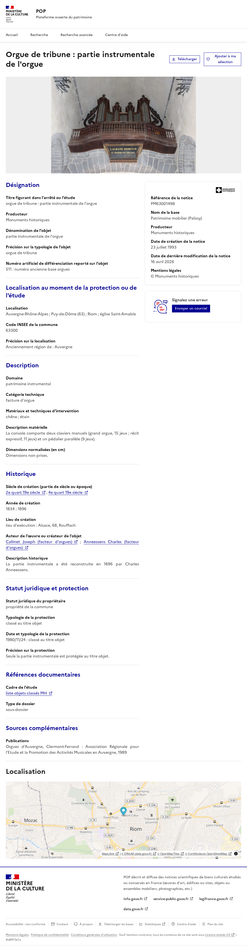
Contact (62, 924)
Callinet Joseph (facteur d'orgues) (39, 542)
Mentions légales (17, 935)
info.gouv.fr (133, 899)
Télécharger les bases (118, 924)
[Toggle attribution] (236, 854)
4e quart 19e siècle (65, 492)
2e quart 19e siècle (23, 492)
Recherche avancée (77, 34)
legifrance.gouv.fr (213, 899)
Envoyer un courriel (191, 308)
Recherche (39, 34)
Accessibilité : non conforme (25, 924)
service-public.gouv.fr (171, 899)
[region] (123, 820)
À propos (86, 924)
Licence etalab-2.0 (217, 935)
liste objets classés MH (26, 693)
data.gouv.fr (134, 909)
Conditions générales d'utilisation (94, 935)
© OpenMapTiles (168, 853)
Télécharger (187, 59)
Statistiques (153, 924)
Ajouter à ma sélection (225, 59)
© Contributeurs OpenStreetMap (206, 853)
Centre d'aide (116, 34)
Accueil (12, 34)
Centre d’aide (186, 924)
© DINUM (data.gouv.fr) (136, 853)
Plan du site (215, 924)
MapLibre (108, 853)
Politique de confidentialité (50, 935)
